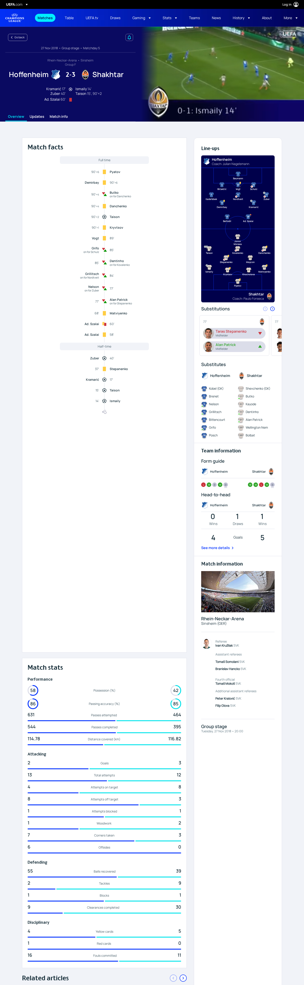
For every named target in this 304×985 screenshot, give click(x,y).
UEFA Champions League (14, 18)
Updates (37, 117)
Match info (59, 117)
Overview (16, 117)
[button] (142, 18)
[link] (45, 18)
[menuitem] (46, 18)
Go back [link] (19, 37)
